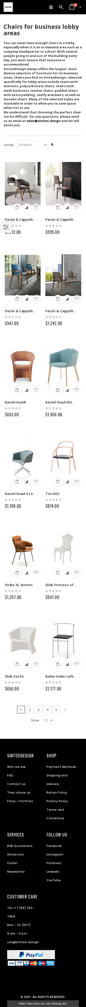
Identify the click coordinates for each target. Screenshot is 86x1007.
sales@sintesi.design (44, 121)
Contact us (16, 784)
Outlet (12, 863)
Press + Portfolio (20, 801)
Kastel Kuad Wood (61, 402)
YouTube (54, 880)
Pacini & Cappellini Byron (26, 219)
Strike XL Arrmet (19, 584)
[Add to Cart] (17, 207)
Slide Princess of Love (64, 584)
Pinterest (54, 863)
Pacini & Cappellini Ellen (24, 310)
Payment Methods (61, 767)
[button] (36, 207)
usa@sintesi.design (23, 942)
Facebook (54, 846)
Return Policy (57, 792)
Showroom (15, 854)
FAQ (10, 775)
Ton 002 (52, 493)
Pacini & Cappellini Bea (64, 219)
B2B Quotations (19, 846)
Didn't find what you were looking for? (43, 1003)
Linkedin (53, 872)
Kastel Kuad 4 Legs (21, 493)
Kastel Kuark (15, 402)
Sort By (9, 145)
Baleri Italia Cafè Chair (64, 676)
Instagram (55, 854)
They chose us (19, 792)
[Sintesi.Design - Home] (8, 7)
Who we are (16, 767)
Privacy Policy (57, 801)
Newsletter (16, 872)
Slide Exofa (14, 676)
